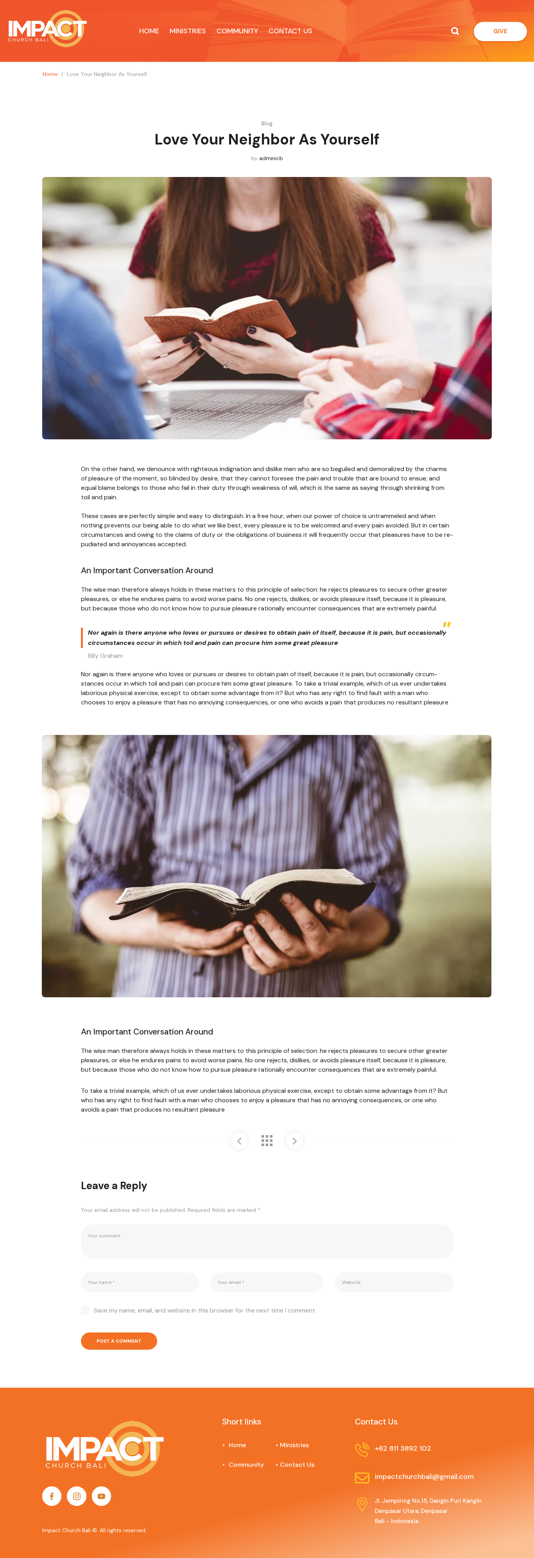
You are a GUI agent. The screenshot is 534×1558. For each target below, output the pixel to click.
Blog (267, 123)
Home (50, 74)
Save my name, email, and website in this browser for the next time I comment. (205, 1310)
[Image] (51, 1496)
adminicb (271, 158)
